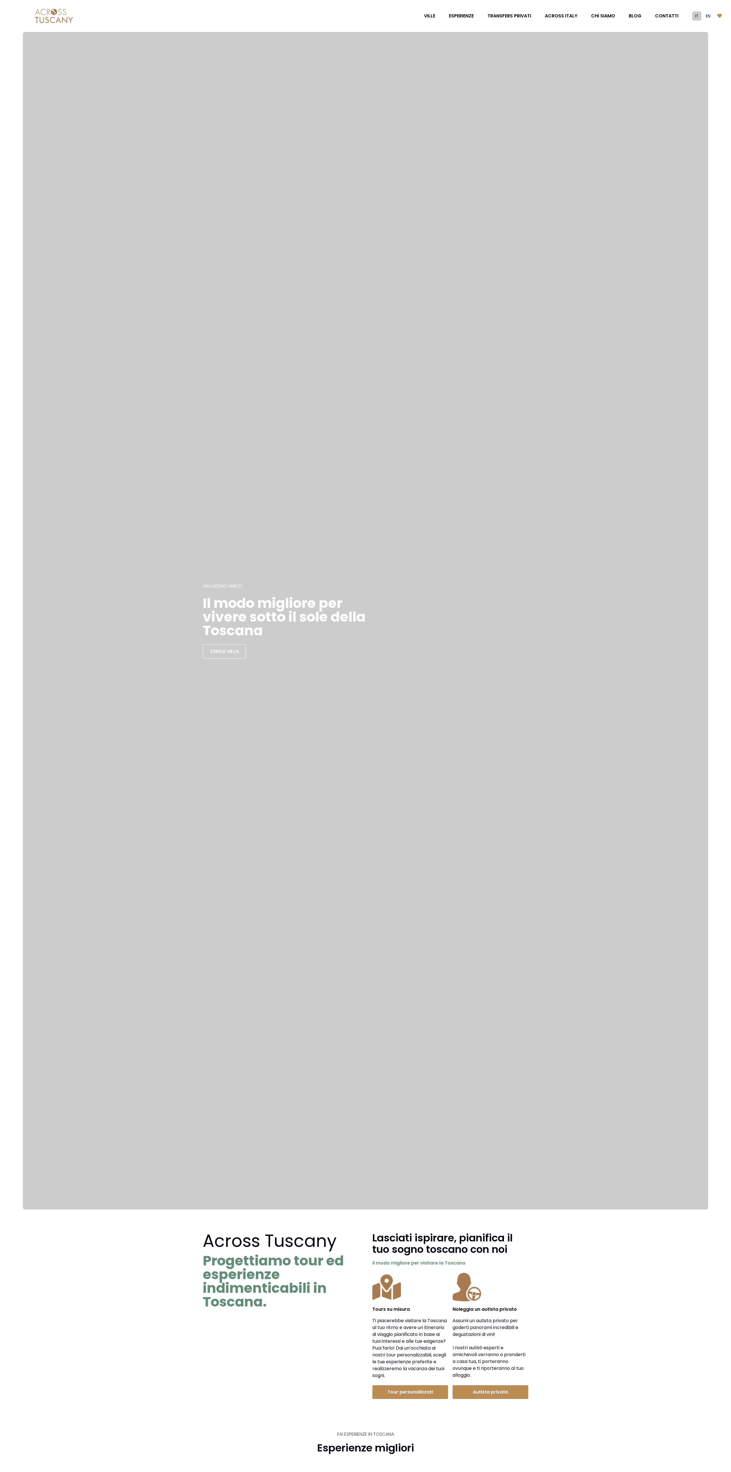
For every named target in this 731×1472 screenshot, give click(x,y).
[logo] (54, 16)
